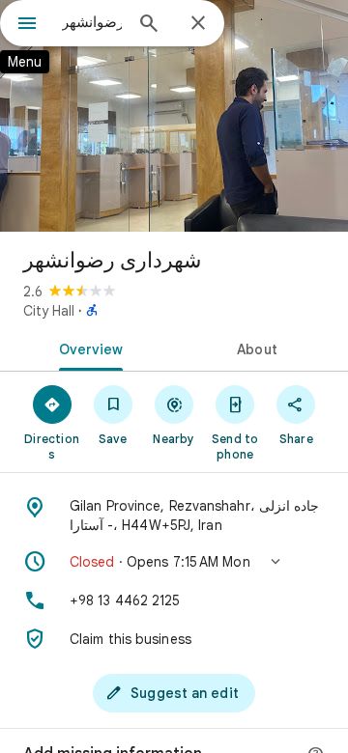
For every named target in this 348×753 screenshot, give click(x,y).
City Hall (48, 311)
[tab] (87, 347)
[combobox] (92, 22)
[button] (174, 562)
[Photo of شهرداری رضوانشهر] (174, 116)
